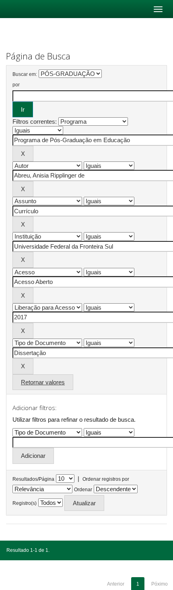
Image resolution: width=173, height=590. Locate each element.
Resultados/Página (33, 479)
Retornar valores (43, 382)
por (16, 85)
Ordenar (83, 489)
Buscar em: (24, 74)
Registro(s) (24, 503)
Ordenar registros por (105, 479)
